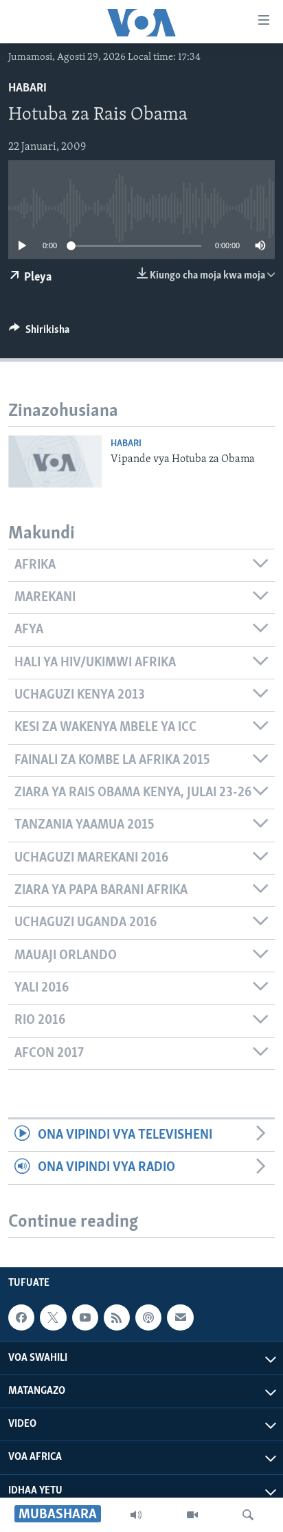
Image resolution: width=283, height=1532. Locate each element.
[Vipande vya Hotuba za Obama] (55, 461)
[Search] (248, 1515)
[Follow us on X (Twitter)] (53, 1317)
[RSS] (117, 1317)
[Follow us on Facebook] (21, 1317)
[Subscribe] (180, 1317)
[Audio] (136, 1515)
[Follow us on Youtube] (85, 1317)
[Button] (39, 333)
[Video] (192, 1515)
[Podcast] (148, 1317)
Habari (27, 89)
